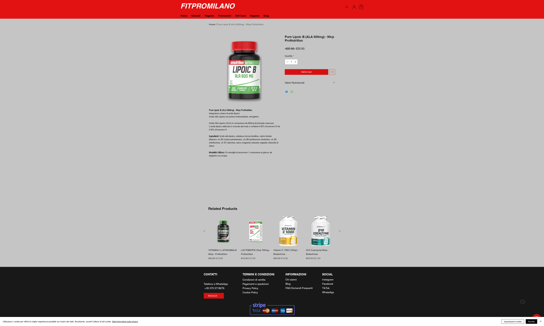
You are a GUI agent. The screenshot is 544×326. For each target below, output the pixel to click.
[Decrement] (287, 61)
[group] (272, 238)
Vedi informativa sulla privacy (125, 321)
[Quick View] (223, 231)
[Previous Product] (204, 231)
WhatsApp (222, 283)
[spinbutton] (291, 61)
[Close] (540, 321)
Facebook (327, 283)
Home (212, 24)
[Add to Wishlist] (332, 72)
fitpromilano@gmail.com (217, 279)
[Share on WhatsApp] (292, 91)
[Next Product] (339, 231)
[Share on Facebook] (286, 91)
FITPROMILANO (207, 6)
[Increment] (296, 61)
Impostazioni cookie (513, 321)
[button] (354, 7)
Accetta (531, 321)
